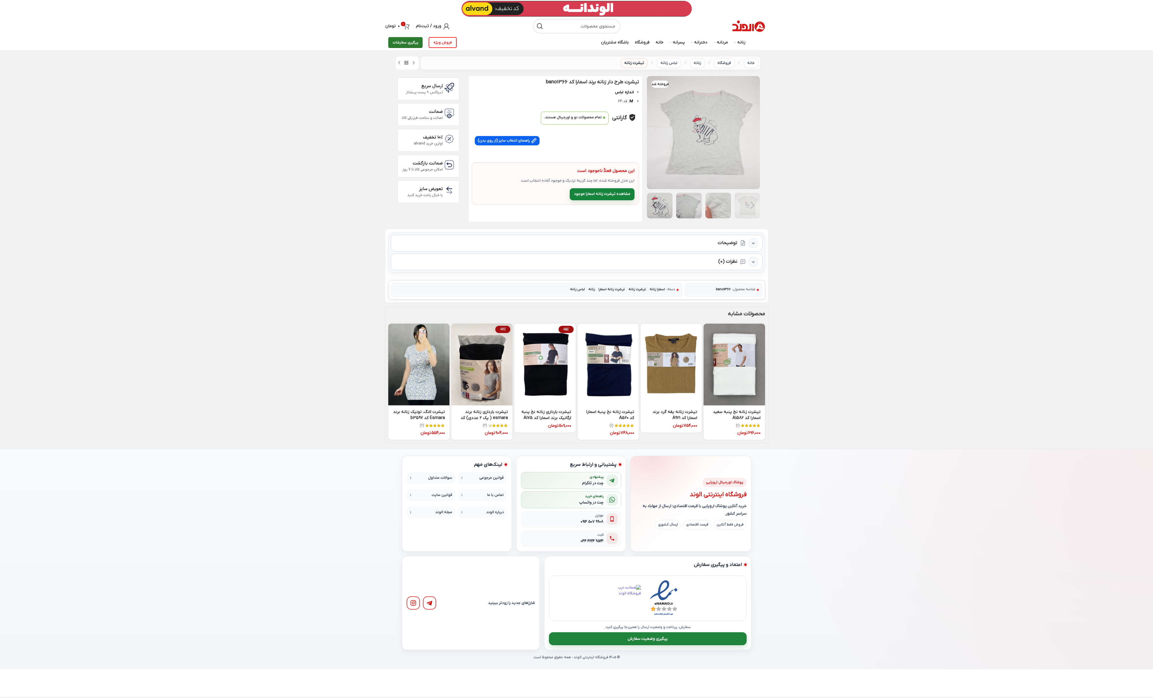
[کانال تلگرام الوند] (429, 603)
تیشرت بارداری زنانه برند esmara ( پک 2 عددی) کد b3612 (484, 418)
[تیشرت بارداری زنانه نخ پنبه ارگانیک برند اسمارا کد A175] (544, 364)
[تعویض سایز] (449, 190)
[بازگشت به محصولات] (406, 63)
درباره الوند (495, 512)
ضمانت (436, 112)
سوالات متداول (440, 477)
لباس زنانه (668, 62)
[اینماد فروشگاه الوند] (663, 598)
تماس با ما (495, 495)
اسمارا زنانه (657, 289)
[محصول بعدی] (399, 63)
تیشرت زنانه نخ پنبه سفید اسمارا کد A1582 (737, 415)
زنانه (697, 62)
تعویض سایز (431, 189)
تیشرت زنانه (634, 62)
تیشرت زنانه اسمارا (611, 289)
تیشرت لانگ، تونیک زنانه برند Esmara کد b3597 (419, 415)
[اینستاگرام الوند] (413, 603)
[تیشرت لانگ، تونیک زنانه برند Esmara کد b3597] (418, 364)
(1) (737, 425)
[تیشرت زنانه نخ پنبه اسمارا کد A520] (608, 364)
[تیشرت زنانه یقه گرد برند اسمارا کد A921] (671, 364)
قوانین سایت (442, 495)
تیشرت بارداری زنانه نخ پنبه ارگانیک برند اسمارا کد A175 (546, 415)
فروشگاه (724, 62)
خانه (751, 62)
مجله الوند (443, 512)
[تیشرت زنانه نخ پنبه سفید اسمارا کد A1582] (734, 364)
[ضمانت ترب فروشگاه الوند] (627, 598)
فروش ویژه (442, 42)
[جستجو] (540, 26)
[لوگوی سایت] (748, 26)
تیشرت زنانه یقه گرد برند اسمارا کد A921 (675, 415)
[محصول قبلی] (413, 63)
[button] (752, 205)
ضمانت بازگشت (428, 163)
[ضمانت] (449, 113)
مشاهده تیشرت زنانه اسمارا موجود (602, 193)
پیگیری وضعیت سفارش (648, 638)
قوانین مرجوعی (491, 477)
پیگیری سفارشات (405, 42)
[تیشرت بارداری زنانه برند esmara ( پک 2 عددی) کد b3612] (481, 364)
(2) (485, 425)
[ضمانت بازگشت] (449, 165)
